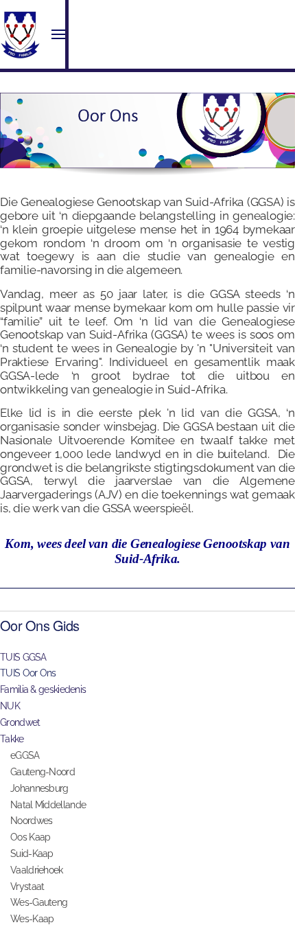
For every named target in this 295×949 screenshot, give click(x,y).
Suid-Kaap (32, 853)
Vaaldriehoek (36, 870)
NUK (10, 705)
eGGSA (25, 755)
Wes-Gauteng (38, 902)
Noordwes (31, 820)
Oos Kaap (30, 837)
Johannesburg (39, 788)
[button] (58, 34)
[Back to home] (20, 34)
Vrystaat (27, 886)
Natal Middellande (48, 804)
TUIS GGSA (23, 657)
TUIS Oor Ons (28, 672)
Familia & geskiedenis (43, 689)
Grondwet (20, 722)
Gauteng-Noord (42, 771)
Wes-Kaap (32, 918)
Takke (12, 738)
